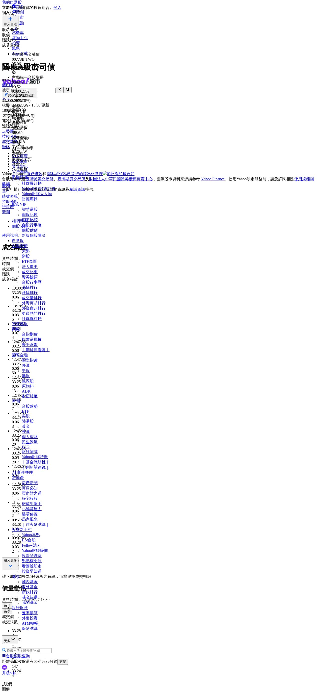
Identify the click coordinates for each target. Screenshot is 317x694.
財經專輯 (30, 199)
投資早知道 (32, 571)
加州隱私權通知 (120, 174)
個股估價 (30, 230)
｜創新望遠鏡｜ (36, 467)
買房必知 (30, 488)
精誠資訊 (77, 189)
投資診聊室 (32, 556)
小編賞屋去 (32, 509)
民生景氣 (30, 442)
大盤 (26, 251)
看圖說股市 (32, 566)
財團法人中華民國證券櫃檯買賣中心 (121, 179)
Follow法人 (31, 545)
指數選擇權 (32, 339)
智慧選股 (30, 209)
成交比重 (30, 272)
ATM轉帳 (30, 623)
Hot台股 (29, 540)
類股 (26, 256)
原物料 (28, 386)
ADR (26, 391)
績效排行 (30, 592)
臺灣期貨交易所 (71, 179)
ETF (25, 411)
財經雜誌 (30, 452)
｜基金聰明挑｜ (36, 462)
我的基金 (30, 602)
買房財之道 (32, 493)
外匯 (26, 365)
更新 (62, 662)
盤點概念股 (32, 561)
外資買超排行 (34, 303)
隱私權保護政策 (61, 174)
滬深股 (28, 381)
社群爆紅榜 (32, 319)
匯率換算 (30, 613)
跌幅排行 (30, 293)
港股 (26, 376)
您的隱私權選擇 (89, 174)
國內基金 (30, 582)
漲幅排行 (30, 287)
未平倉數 (30, 345)
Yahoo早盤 (31, 535)
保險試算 (30, 628)
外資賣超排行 (34, 308)
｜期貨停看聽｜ (36, 350)
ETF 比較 (30, 220)
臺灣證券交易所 (39, 179)
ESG (25, 447)
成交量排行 (32, 298)
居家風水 (30, 519)
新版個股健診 (34, 235)
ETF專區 (29, 261)
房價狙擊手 (32, 504)
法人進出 (30, 267)
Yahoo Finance (213, 179)
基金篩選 (30, 597)
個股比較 (30, 215)
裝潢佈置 (30, 514)
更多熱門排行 (34, 313)
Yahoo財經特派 (35, 457)
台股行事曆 (32, 225)
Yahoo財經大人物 (37, 194)
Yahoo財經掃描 (35, 550)
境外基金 (30, 587)
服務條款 (34, 174)
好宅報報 (30, 498)
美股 (26, 371)
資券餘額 (30, 277)
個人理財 (30, 437)
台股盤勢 (30, 406)
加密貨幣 (30, 396)
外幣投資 (30, 618)
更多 (7, 641)
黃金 (26, 426)
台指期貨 (30, 334)
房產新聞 (30, 483)
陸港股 (28, 421)
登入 (57, 7)
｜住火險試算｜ (36, 524)
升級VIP (9, 673)
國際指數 (30, 360)
